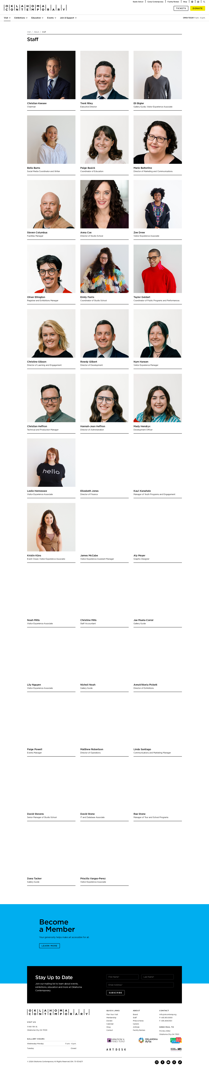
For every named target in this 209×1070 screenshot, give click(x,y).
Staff (135, 1017)
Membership (111, 1017)
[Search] (204, 2)
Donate (198, 8)
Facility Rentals (173, 2)
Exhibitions (19, 17)
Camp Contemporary (155, 2)
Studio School (138, 2)
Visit (6, 17)
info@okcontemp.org (167, 1014)
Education (36, 17)
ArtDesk (136, 1027)
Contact (109, 1030)
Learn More (49, 945)
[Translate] (192, 2)
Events (50, 17)
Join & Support (67, 17)
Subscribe (115, 992)
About (36, 32)
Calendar (110, 1024)
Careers (136, 1024)
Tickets (181, 8)
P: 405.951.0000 (165, 1017)
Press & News (138, 1021)
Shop (185, 2)
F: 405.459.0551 (165, 1021)
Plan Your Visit (112, 1014)
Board (135, 1014)
